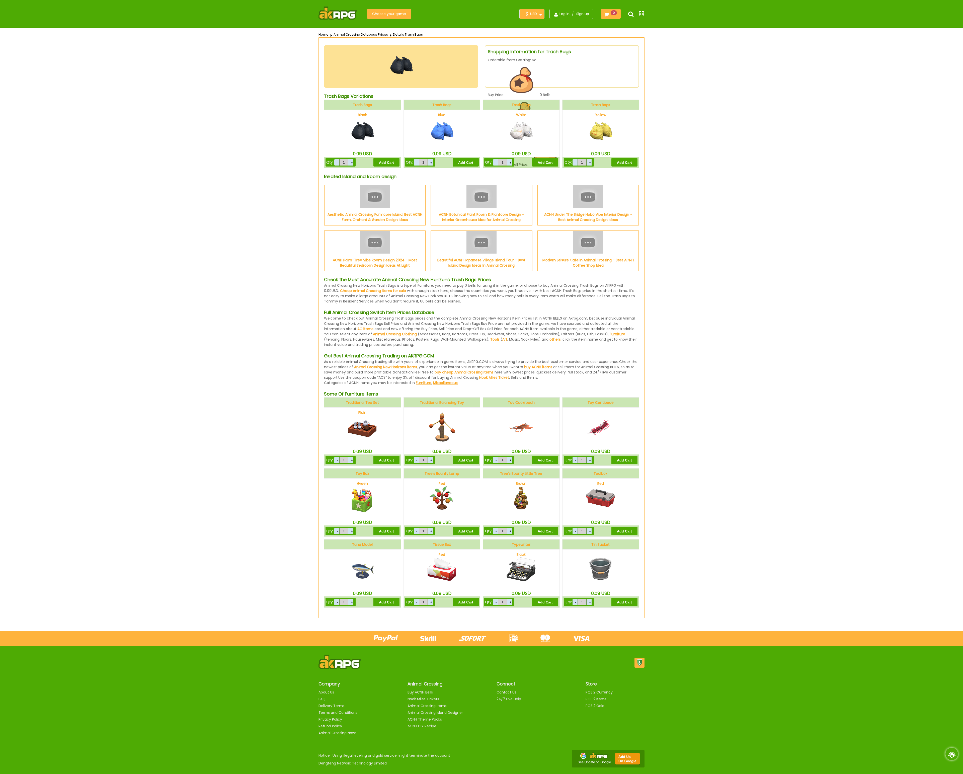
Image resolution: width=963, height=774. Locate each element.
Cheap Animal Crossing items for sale (373, 290)
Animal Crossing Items (427, 705)
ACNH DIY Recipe (422, 726)
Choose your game (389, 13)
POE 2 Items (596, 699)
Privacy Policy (330, 719)
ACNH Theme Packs (425, 719)
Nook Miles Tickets (423, 699)
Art (504, 339)
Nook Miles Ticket (494, 377)
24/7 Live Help (509, 699)
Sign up (582, 13)
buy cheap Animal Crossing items (464, 372)
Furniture (617, 334)
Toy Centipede (601, 402)
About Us (326, 692)
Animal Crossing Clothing (395, 334)
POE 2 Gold (595, 705)
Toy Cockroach (521, 402)
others (555, 339)
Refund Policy (330, 726)
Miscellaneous (445, 382)
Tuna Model (362, 544)
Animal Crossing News (337, 732)
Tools (495, 339)
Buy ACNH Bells (420, 692)
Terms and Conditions (337, 712)
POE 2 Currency (599, 692)
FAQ (322, 699)
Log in (564, 13)
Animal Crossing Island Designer (435, 712)
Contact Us (506, 692)
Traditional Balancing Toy (442, 402)
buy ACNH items (538, 366)
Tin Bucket (600, 544)
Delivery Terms (331, 705)
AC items (365, 328)
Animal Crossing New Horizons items (385, 366)
